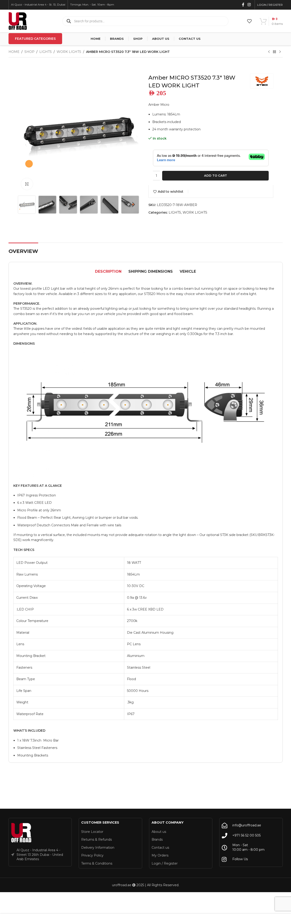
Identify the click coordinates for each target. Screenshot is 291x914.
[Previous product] (269, 52)
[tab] (108, 271)
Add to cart (215, 175)
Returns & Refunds (96, 839)
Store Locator (92, 832)
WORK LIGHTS (69, 52)
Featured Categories (35, 39)
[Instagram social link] (249, 4)
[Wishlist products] (249, 21)
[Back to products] (274, 52)
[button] (23, 204)
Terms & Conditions (96, 863)
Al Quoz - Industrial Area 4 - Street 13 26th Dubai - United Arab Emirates (40, 854)
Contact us (160, 847)
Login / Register (165, 863)
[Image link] (21, 833)
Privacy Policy (92, 855)
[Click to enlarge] (27, 184)
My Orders (160, 855)
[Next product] (280, 52)
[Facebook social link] (243, 4)
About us (159, 832)
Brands (157, 839)
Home (14, 52)
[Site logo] (18, 21)
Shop (29, 52)
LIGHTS (45, 52)
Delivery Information (97, 847)
